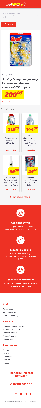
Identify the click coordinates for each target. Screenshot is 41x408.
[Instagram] (16, 394)
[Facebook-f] (11, 394)
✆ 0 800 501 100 (21, 384)
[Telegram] (31, 394)
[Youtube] (21, 394)
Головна (5, 13)
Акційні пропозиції (14, 13)
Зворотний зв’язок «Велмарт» (21, 374)
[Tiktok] (26, 394)
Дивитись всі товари (20, 196)
